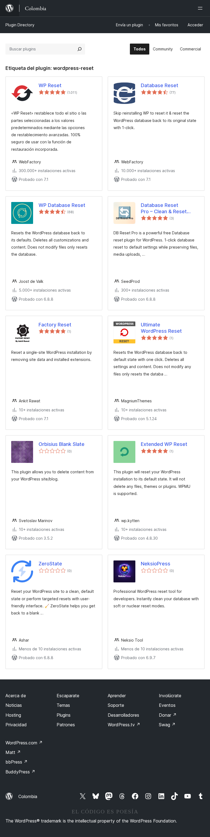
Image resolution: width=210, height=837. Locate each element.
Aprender (117, 695)
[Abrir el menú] (201, 8)
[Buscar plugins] (79, 49)
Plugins (64, 715)
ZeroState (50, 563)
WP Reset (50, 85)
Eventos (167, 705)
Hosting (13, 715)
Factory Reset (55, 325)
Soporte (116, 705)
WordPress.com (24, 742)
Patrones (66, 724)
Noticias (13, 705)
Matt (13, 752)
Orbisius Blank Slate (61, 444)
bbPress (16, 762)
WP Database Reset (62, 205)
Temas (63, 705)
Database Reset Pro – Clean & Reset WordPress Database (166, 208)
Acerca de (15, 695)
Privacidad (16, 724)
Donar (168, 715)
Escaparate (68, 695)
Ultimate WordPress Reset (161, 328)
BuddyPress (20, 772)
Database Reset (159, 85)
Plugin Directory (19, 24)
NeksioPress (155, 563)
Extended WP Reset (164, 444)
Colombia (27, 796)
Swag (167, 724)
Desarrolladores (123, 715)
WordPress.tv (124, 724)
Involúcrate (170, 695)
